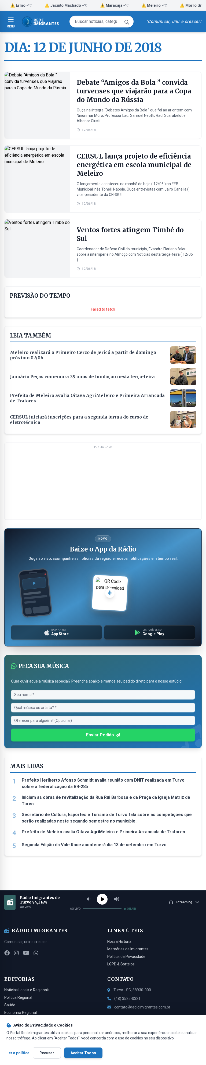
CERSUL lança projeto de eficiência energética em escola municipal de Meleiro (134, 165)
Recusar (46, 1053)
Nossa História (119, 941)
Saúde (9, 1005)
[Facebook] (7, 953)
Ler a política (18, 1053)
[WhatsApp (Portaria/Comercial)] (36, 953)
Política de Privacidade (126, 956)
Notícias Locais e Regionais (27, 990)
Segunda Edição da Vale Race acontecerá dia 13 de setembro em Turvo (94, 844)
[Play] (102, 899)
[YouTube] (26, 953)
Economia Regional (20, 1012)
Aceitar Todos (83, 1053)
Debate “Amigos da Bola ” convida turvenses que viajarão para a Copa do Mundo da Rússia (134, 91)
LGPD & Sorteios (121, 964)
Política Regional (18, 997)
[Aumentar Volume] (116, 899)
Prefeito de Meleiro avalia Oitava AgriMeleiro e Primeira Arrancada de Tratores (103, 831)
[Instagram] (16, 953)
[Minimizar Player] (197, 902)
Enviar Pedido (100, 734)
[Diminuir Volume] (88, 899)
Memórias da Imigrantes (128, 949)
